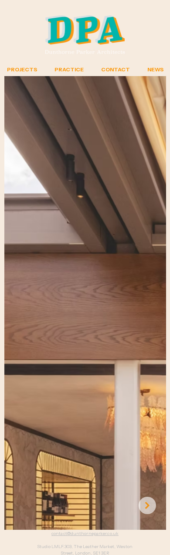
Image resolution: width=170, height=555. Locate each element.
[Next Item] (147, 505)
